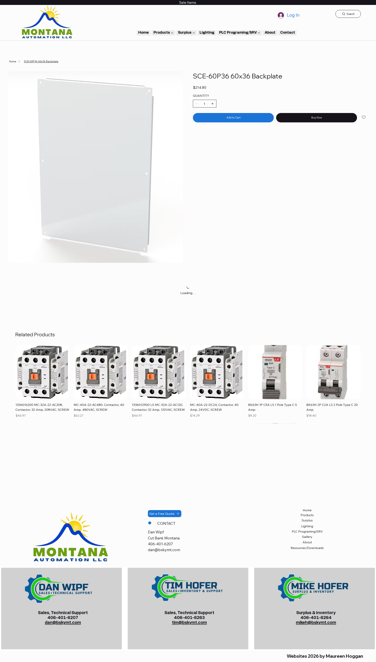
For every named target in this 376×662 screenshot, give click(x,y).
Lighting (307, 526)
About (307, 542)
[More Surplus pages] (194, 33)
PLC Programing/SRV (307, 531)
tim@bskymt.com (189, 623)
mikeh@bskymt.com (316, 623)
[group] (187, 384)
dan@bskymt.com (164, 549)
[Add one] (212, 104)
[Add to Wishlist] (364, 117)
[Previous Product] (9, 372)
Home (307, 510)
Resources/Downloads (307, 548)
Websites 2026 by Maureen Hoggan (325, 656)
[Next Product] (366, 372)
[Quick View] (42, 372)
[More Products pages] (172, 33)
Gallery (307, 537)
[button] (287, 33)
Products (307, 515)
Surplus (307, 520)
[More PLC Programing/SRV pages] (259, 33)
